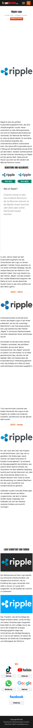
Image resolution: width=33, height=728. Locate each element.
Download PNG (16, 18)
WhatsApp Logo (8, 689)
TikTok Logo (8, 676)
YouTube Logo (24, 676)
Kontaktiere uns (23, 724)
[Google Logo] (24, 687)
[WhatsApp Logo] (8, 687)
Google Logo (24, 689)
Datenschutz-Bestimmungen (13, 722)
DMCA (14, 724)
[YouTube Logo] (24, 673)
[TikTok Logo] (8, 673)
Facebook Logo (16, 703)
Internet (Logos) (21, 15)
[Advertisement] (16, 42)
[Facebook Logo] (16, 700)
